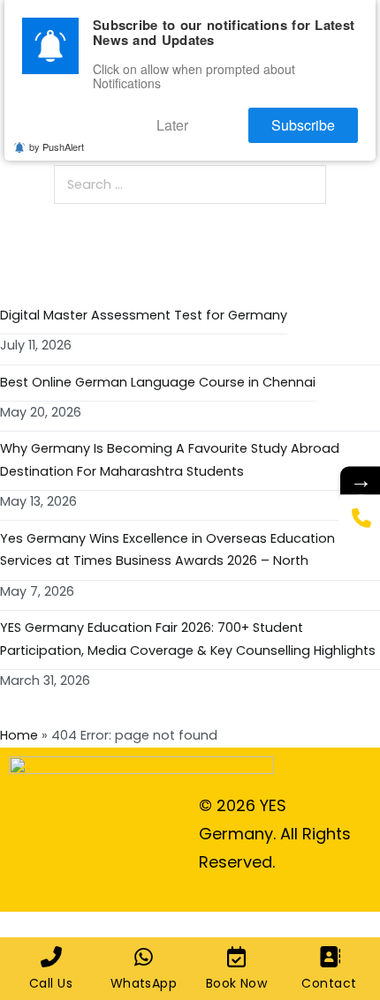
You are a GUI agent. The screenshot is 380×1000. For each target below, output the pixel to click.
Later (197, 121)
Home (19, 735)
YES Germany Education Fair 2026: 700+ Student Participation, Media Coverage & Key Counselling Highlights (188, 639)
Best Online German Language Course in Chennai (157, 382)
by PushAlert (56, 140)
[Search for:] (190, 184)
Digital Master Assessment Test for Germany (143, 315)
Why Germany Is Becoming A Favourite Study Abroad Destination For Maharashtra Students (169, 460)
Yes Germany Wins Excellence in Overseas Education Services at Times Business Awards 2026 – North (167, 550)
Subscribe (311, 121)
